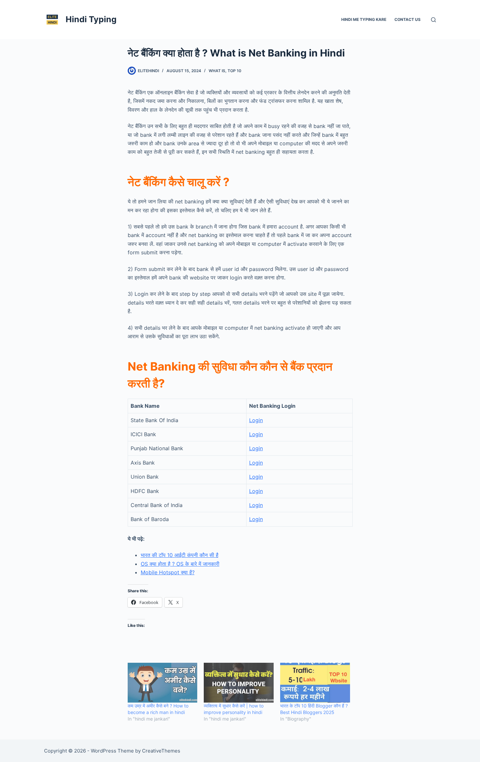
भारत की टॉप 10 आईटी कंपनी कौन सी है (179, 555)
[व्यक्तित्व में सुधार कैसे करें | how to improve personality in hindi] (239, 683)
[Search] (433, 19)
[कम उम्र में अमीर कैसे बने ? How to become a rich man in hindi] (163, 683)
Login (256, 420)
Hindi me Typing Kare (363, 19)
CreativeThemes (161, 751)
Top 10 (234, 70)
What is (217, 70)
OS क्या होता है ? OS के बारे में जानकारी (180, 564)
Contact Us (407, 19)
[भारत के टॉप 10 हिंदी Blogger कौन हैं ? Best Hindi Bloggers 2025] (315, 683)
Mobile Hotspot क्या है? (168, 572)
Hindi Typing (91, 19)
